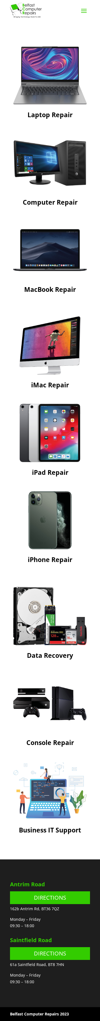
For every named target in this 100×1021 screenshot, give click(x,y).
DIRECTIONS (50, 897)
